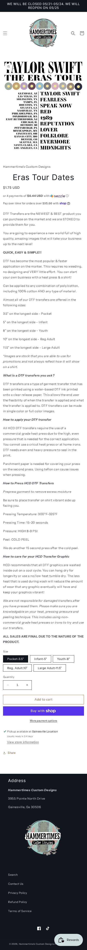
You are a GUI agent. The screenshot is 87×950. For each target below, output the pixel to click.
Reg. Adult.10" (17, 668)
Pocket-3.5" (15, 659)
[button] (5, 33)
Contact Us (15, 884)
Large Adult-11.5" (50, 668)
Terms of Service (20, 911)
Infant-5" (40, 659)
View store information (23, 742)
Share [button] (12, 753)
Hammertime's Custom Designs (36, 944)
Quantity (8, 676)
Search (13, 875)
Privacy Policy (17, 893)
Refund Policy (17, 902)
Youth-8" (63, 659)
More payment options (43, 720)
